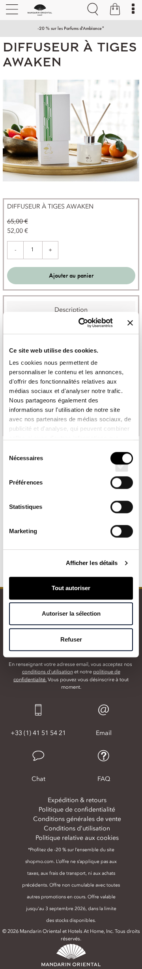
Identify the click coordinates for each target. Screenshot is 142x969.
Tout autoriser (71, 588)
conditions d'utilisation (47, 672)
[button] (38, 767)
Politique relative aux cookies (77, 837)
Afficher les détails (92, 562)
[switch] (121, 489)
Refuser (71, 639)
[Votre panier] (114, 10)
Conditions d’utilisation (77, 828)
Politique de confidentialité (77, 809)
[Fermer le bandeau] (130, 322)
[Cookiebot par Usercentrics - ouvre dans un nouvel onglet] (83, 323)
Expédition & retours (77, 800)
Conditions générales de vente (77, 819)
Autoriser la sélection (71, 613)
